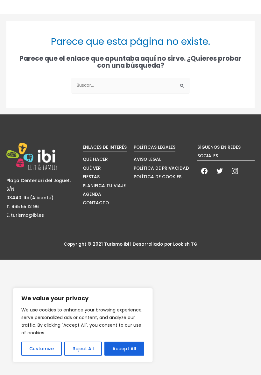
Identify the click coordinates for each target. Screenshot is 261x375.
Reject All (83, 348)
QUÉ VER (92, 168)
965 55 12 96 (25, 207)
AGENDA (92, 194)
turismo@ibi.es (27, 215)
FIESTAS (91, 177)
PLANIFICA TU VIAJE (104, 186)
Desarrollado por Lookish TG (165, 244)
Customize (41, 348)
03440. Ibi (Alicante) (29, 198)
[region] (83, 325)
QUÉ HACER (95, 159)
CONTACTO (96, 203)
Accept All (124, 348)
